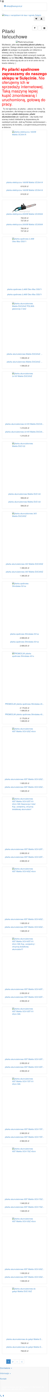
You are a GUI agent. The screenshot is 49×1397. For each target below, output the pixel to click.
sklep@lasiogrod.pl (14, 6)
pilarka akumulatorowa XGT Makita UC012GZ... (24, 779)
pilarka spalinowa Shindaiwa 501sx (24, 634)
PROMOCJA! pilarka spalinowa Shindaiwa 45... (24, 704)
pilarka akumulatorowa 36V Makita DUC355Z (24, 564)
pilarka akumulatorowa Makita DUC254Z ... (24, 354)
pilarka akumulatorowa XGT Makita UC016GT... (24, 989)
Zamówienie (5, 1368)
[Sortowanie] (39, 28)
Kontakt (3, 1378)
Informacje (4, 1373)
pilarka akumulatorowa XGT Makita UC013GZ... (24, 1269)
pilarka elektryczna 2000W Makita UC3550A (24, 214)
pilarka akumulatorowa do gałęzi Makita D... (24, 1339)
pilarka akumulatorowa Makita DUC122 (24, 494)
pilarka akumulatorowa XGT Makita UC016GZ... (24, 919)
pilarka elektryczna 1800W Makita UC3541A (24, 182)
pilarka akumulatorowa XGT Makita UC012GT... (24, 849)
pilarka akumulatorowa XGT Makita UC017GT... (24, 1129)
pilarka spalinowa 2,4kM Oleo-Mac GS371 (24, 289)
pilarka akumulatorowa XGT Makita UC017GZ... (24, 1199)
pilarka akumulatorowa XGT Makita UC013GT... (24, 1059)
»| (21, 1361)
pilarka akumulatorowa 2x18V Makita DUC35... (24, 424)
